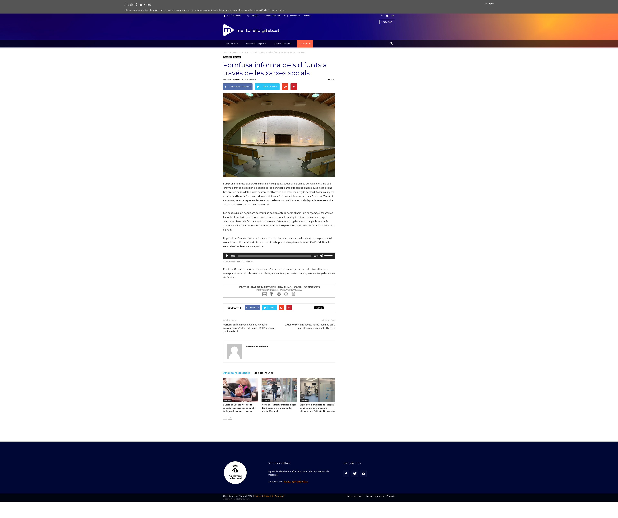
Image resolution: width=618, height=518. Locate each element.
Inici (225, 52)
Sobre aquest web (272, 15)
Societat (237, 57)
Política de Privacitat (263, 496)
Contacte (307, 15)
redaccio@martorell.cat (296, 481)
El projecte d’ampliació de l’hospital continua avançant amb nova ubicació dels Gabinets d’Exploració (317, 408)
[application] (279, 256)
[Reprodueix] (227, 255)
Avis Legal (279, 496)
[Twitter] (387, 16)
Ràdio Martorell (282, 43)
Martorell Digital (255, 43)
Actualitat (230, 43)
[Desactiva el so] (321, 255)
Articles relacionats (236, 372)
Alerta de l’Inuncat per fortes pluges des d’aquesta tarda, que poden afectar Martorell (279, 408)
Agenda (303, 43)
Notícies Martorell (235, 79)
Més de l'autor (263, 372)
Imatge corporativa (291, 15)
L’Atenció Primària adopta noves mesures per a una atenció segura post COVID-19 (310, 326)
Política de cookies (276, 10)
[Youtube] (392, 16)
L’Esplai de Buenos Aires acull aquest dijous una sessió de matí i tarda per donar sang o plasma (239, 408)
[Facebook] (381, 16)
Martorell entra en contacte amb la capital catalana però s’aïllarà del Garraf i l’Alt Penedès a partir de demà (249, 328)
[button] (391, 43)
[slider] (328, 255)
